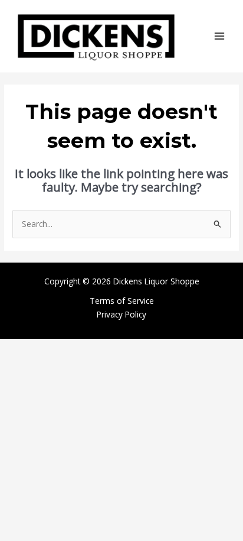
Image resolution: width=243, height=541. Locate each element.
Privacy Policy (121, 314)
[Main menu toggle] (220, 36)
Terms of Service (122, 300)
